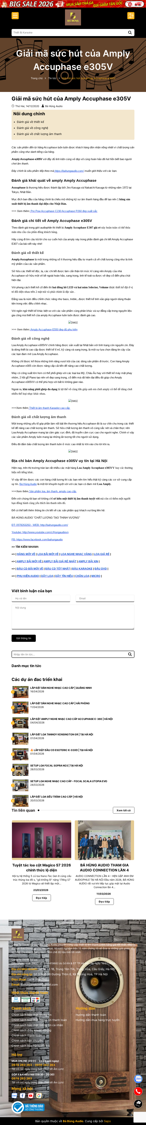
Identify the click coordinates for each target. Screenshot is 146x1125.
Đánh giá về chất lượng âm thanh (39, 134)
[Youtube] (31, 1095)
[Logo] (73, 17)
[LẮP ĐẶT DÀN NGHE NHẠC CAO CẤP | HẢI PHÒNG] (20, 707)
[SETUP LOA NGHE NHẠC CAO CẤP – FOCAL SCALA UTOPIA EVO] (20, 785)
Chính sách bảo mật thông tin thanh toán (39, 1020)
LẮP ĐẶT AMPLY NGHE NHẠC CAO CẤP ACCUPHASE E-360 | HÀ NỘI (71, 718)
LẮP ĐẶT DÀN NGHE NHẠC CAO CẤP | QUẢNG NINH (61, 687)
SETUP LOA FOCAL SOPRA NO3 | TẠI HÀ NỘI (56, 765)
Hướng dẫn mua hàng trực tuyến (97, 1020)
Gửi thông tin (23, 638)
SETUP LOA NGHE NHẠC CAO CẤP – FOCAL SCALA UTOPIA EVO (68, 781)
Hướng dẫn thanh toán (91, 1015)
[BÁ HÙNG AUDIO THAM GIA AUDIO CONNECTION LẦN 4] (104, 840)
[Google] (39, 1095)
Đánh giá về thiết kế (30, 122)
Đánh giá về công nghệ (32, 128)
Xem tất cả (124, 810)
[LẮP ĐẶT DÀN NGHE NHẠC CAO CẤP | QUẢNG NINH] (20, 691)
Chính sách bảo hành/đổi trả (31, 1045)
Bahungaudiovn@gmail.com (39, 984)
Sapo (107, 1121)
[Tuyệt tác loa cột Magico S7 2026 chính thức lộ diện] (41, 840)
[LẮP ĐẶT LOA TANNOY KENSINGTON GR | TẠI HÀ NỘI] (20, 738)
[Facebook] (22, 1095)
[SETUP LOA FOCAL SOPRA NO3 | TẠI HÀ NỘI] (20, 769)
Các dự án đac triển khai (37, 679)
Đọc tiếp (41, 897)
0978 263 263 (37, 979)
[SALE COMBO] (73, 3)
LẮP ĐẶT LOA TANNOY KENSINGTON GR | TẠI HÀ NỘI (61, 734)
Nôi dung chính (29, 113)
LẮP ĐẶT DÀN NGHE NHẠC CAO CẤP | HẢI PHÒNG (60, 703)
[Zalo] (14, 1095)
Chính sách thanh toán (27, 1035)
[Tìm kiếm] (130, 32)
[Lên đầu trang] (138, 1116)
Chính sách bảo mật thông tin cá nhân (37, 1025)
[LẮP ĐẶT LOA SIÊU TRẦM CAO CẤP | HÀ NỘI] (20, 800)
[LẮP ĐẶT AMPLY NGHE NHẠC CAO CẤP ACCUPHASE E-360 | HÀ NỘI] (20, 722)
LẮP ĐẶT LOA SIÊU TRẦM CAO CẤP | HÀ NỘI (56, 796)
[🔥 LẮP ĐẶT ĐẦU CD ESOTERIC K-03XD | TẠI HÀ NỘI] (20, 753)
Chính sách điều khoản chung (31, 1030)
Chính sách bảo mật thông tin (31, 1015)
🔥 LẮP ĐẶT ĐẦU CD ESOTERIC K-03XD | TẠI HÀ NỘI (61, 750)
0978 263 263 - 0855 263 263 (33, 1065)
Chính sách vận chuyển (27, 1040)
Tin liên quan (23, 810)
